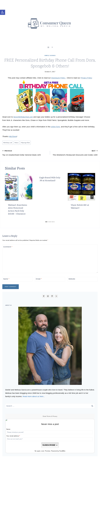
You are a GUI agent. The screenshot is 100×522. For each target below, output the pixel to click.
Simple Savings (50, 55)
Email (39, 279)
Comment (7, 247)
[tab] (46, 221)
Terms (49, 416)
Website (72, 279)
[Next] (92, 196)
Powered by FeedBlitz (58, 451)
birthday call (7, 142)
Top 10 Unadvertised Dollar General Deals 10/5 (21, 153)
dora (16, 142)
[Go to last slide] (8, 196)
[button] (2, 12)
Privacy (55, 416)
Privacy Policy (86, 78)
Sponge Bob (25, 142)
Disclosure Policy (58, 78)
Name (6, 279)
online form (55, 127)
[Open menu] (48, 47)
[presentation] (18, 186)
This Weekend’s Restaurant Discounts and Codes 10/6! (75, 153)
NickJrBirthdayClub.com (23, 117)
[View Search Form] (52, 47)
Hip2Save (13, 136)
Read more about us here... (34, 396)
